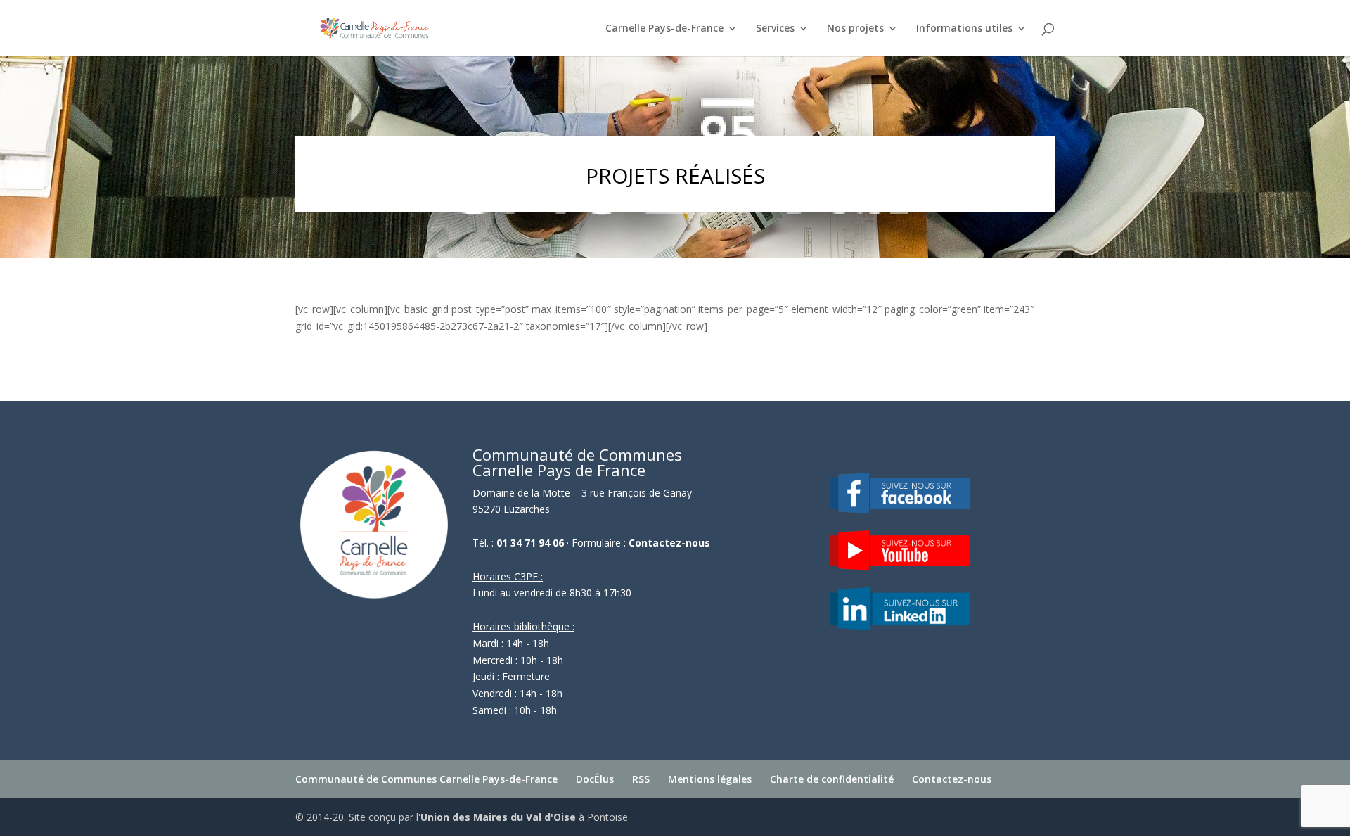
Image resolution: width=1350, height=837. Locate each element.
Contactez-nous (669, 542)
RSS (641, 779)
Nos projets (855, 28)
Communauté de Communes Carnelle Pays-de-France (426, 779)
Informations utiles (964, 28)
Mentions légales (710, 779)
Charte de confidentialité (832, 779)
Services (775, 28)
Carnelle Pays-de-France (664, 28)
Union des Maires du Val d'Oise (498, 817)
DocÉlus (595, 779)
